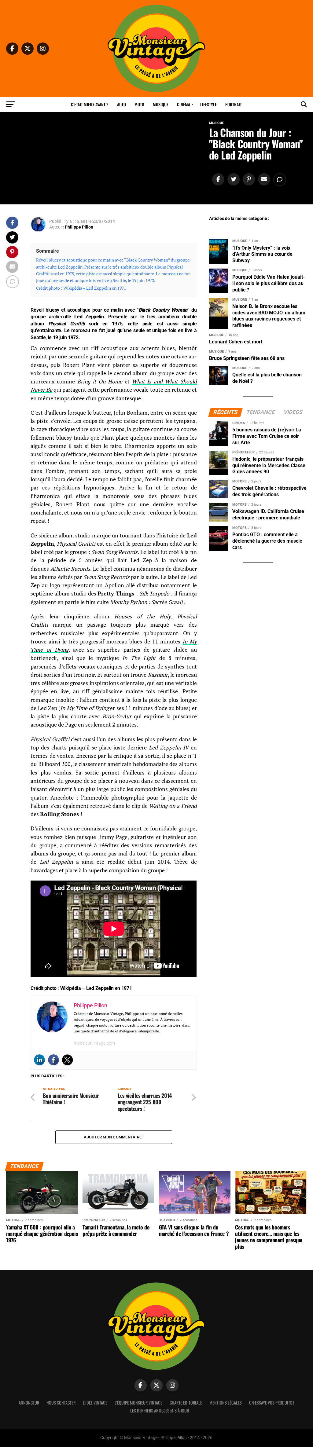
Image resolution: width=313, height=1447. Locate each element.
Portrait (233, 104)
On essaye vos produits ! (271, 1402)
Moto (139, 104)
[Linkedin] (39, 1059)
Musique (160, 104)
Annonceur (29, 1402)
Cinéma (183, 104)
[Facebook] (53, 1059)
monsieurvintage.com (94, 1043)
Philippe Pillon (79, 227)
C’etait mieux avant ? (90, 104)
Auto (121, 104)
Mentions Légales (225, 1402)
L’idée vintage (95, 1402)
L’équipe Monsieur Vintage (138, 1402)
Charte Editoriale (186, 1402)
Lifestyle (208, 104)
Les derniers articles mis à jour (159, 1410)
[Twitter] (67, 1059)
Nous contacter (60, 1402)
